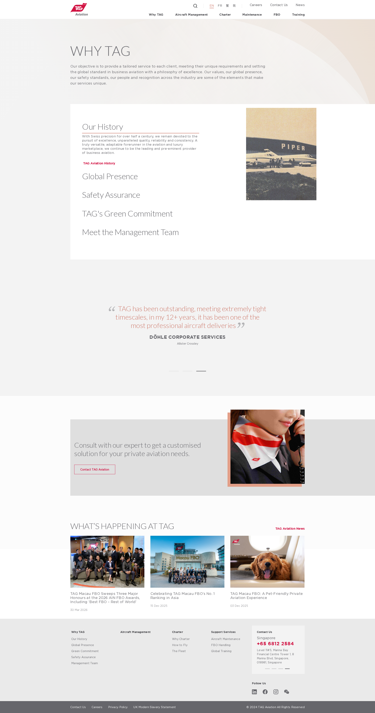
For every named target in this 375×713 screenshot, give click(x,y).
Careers (256, 5)
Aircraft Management (191, 14)
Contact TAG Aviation (94, 469)
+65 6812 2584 (275, 644)
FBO (277, 14)
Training (298, 14)
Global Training (221, 651)
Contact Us (279, 5)
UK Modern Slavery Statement (154, 707)
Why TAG (156, 14)
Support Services (223, 632)
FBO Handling (221, 644)
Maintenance (252, 14)
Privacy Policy (118, 707)
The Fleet (179, 651)
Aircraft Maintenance (225, 638)
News (300, 5)
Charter (225, 14)
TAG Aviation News (290, 528)
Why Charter (181, 638)
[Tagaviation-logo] (79, 9)
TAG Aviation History (99, 163)
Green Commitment (85, 651)
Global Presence (82, 644)
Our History (79, 638)
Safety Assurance (83, 657)
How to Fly (180, 644)
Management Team (84, 663)
